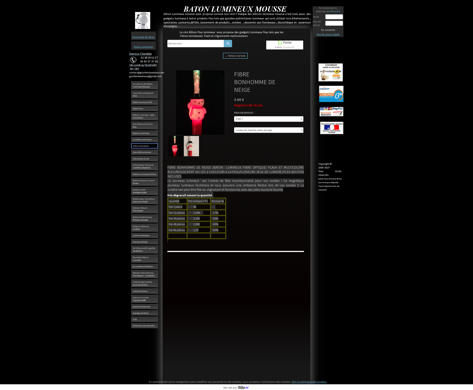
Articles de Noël (140, 241)
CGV (135, 319)
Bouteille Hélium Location (141, 258)
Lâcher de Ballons (141, 235)
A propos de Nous (141, 313)
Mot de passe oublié (328, 34)
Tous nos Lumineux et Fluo (143, 94)
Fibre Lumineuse (141, 145)
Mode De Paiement (141, 306)
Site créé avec (230, 387)
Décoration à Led (141, 158)
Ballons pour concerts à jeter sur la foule (144, 200)
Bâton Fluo (138, 108)
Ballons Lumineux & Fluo (144, 174)
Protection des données (144, 325)
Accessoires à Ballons (143, 266)
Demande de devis (143, 37)
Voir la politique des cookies (309, 382)
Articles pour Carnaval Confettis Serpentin (143, 166)
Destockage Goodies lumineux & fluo (142, 283)
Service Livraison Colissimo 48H (141, 299)
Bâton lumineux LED (142, 102)
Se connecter (328, 29)
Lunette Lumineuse (142, 139)
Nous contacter (143, 47)
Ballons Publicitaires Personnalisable (142, 218)
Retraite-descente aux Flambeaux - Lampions (143, 274)
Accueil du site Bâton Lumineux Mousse (143, 85)
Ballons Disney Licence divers (143, 181)
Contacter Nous (140, 291)
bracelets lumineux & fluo (143, 125)
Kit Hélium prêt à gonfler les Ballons (144, 249)
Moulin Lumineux (141, 133)
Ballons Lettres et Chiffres (141, 227)
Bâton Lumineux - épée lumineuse (143, 116)
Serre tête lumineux (142, 152)
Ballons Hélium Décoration (140, 209)
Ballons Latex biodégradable (140, 191)
